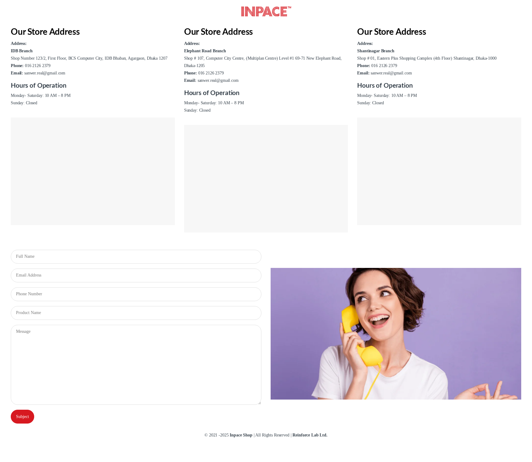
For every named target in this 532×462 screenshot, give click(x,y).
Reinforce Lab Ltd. (309, 435)
